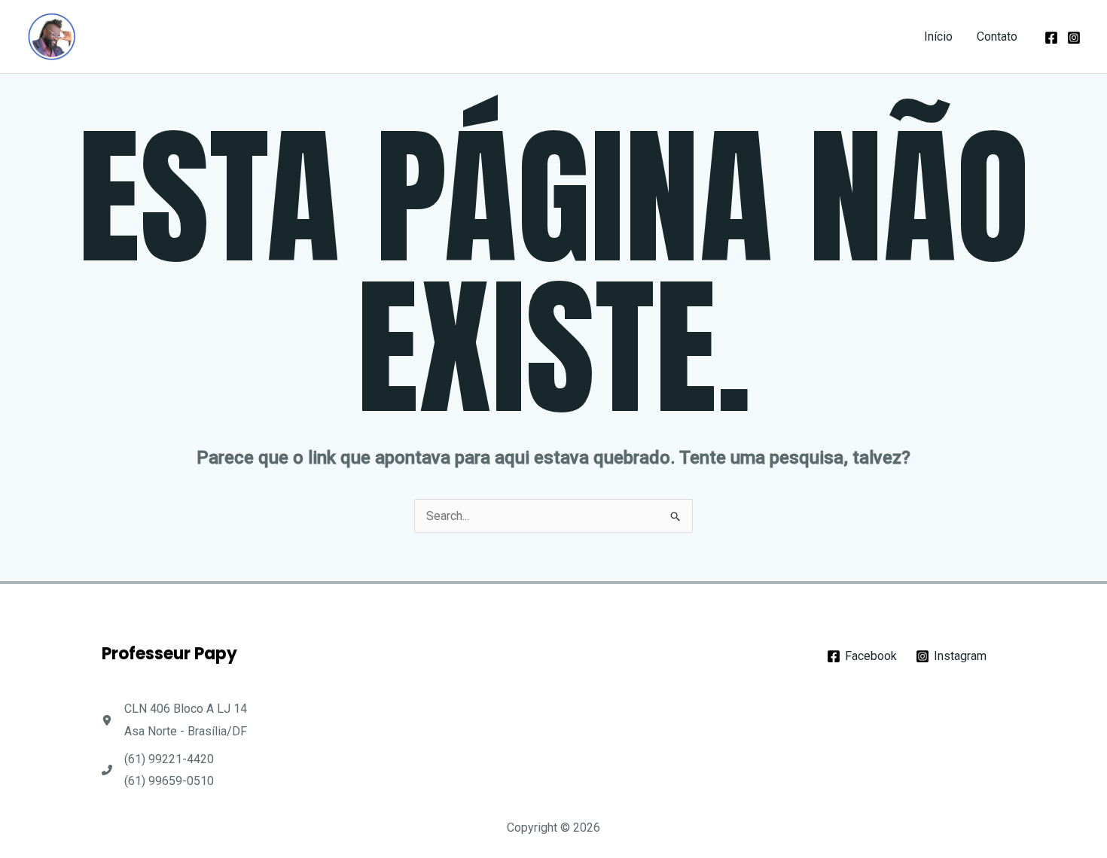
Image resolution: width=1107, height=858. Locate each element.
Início (938, 36)
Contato (997, 36)
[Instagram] (1074, 37)
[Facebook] (1051, 37)
